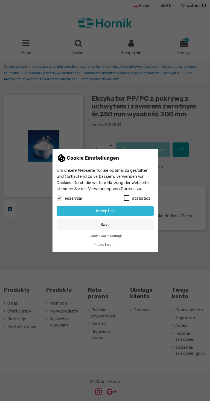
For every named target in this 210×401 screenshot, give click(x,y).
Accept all (105, 210)
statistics (141, 198)
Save (105, 224)
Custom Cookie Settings (105, 236)
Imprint (111, 245)
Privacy (99, 245)
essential (73, 198)
